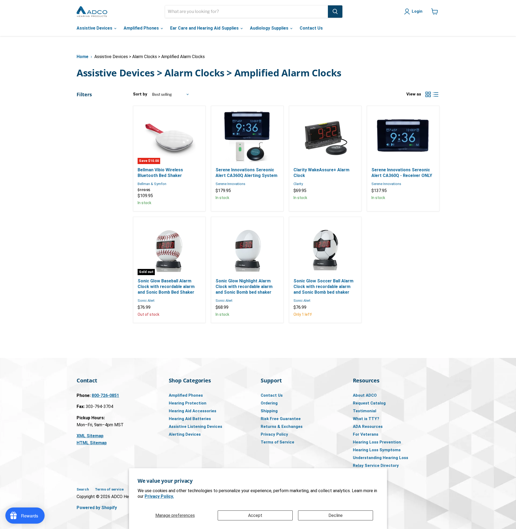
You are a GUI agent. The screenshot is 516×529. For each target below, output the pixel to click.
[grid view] (428, 94)
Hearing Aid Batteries (190, 418)
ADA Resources (368, 426)
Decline (335, 515)
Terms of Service (277, 442)
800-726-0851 (105, 395)
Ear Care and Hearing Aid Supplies (205, 28)
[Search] (335, 11)
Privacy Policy (274, 434)
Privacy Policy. (159, 496)
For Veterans (365, 434)
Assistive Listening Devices (195, 426)
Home (82, 56)
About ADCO (365, 395)
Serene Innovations (230, 184)
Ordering (269, 403)
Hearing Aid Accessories (192, 411)
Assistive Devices (95, 28)
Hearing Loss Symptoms (377, 450)
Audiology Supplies (269, 28)
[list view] (435, 94)
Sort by (140, 94)
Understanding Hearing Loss (380, 457)
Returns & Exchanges (282, 426)
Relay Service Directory (376, 465)
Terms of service (109, 489)
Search (83, 489)
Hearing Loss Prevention (377, 442)
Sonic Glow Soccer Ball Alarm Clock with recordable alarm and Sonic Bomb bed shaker (323, 286)
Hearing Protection (187, 403)
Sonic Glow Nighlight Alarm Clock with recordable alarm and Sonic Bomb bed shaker (244, 286)
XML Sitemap (90, 435)
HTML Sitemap (92, 442)
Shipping (269, 411)
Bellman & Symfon (152, 184)
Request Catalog (369, 403)
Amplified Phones (142, 28)
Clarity (298, 184)
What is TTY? (366, 418)
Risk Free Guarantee (281, 418)
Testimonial (364, 411)
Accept (255, 515)
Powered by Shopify (97, 507)
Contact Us (311, 28)
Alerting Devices (185, 434)
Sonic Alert (146, 301)
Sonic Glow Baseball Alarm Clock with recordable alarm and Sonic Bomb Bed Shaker (166, 286)
